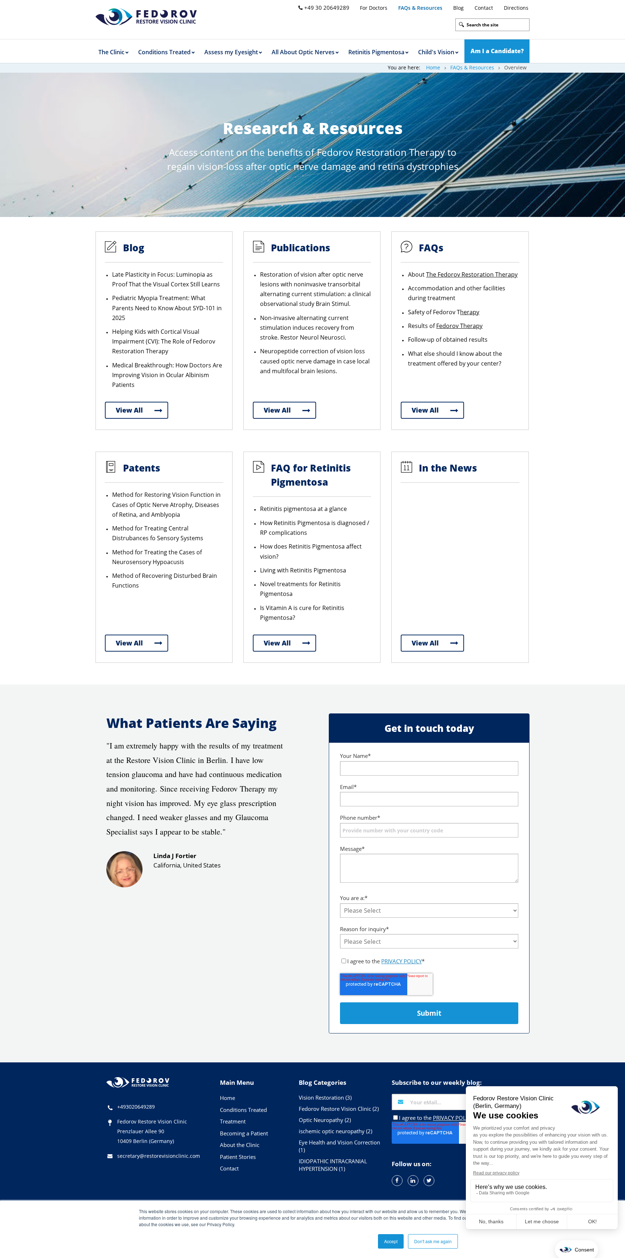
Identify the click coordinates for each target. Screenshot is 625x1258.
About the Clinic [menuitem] (239, 1144)
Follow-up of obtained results (448, 340)
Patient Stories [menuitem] (238, 1156)
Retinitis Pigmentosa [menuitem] (376, 52)
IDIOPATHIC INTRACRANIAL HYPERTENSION (333, 1164)
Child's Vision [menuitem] (436, 52)
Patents (141, 467)
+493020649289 (136, 1106)
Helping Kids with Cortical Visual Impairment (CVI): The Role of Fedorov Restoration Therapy (163, 341)
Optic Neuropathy (325, 1119)
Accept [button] (390, 1241)
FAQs (431, 247)
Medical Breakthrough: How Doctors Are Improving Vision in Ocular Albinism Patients (167, 375)
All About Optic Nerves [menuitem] (303, 52)
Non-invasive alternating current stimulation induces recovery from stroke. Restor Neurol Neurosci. (307, 327)
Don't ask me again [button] (433, 1241)
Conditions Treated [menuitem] (164, 52)
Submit (429, 1013)
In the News (448, 467)
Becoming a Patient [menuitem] (244, 1133)
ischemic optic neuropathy (335, 1131)
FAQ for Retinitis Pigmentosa (311, 475)
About (463, 274)
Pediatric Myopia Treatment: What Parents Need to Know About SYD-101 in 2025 (167, 307)
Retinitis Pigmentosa (317, 546)
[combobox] (492, 24)
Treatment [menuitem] (233, 1121)
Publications (300, 247)
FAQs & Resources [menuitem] (420, 7)
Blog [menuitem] (458, 7)
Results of (445, 326)
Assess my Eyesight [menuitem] (231, 52)
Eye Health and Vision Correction (339, 1146)
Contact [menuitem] (484, 7)
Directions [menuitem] (516, 7)
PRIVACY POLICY (401, 961)
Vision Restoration (325, 1097)
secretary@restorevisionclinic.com (158, 1155)
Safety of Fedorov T (443, 312)
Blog (133, 247)
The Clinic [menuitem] (111, 52)
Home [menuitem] (227, 1097)
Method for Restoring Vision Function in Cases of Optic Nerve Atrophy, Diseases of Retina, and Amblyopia (166, 504)
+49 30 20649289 (326, 7)
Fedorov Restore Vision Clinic (339, 1108)
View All (129, 410)
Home (433, 67)
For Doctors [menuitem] (373, 7)
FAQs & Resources (472, 67)
